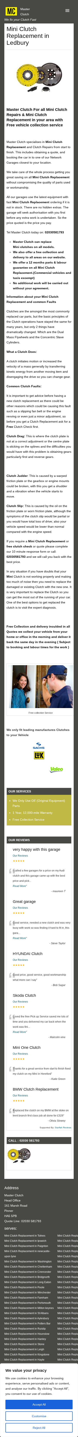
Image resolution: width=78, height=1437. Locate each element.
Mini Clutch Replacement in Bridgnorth (27, 1277)
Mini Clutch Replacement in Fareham (26, 1297)
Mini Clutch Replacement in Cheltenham (28, 1266)
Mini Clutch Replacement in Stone (24, 1344)
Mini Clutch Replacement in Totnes (24, 1235)
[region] (39, 1400)
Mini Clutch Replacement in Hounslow (26, 1333)
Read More (19, 886)
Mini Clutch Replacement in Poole (24, 1287)
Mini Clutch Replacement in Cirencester (27, 1271)
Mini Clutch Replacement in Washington (28, 1261)
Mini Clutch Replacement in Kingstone (26, 1354)
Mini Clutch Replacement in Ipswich (25, 1240)
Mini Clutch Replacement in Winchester (27, 1292)
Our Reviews (20, 855)
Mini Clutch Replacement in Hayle (24, 1359)
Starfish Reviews (63, 1127)
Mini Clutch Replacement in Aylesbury (26, 1318)
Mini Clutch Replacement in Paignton (26, 1246)
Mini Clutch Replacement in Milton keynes (29, 1308)
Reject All (39, 1427)
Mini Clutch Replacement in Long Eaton (27, 1282)
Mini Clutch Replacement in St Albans (26, 1313)
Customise (39, 1416)
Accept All (39, 1404)
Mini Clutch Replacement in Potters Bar (27, 1323)
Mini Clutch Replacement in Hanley (25, 1339)
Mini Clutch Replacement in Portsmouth (27, 1302)
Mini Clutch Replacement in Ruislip (25, 1328)
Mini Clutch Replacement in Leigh (24, 1349)
